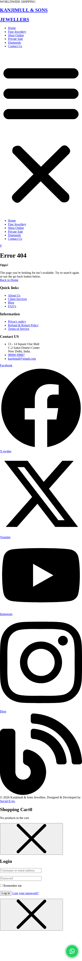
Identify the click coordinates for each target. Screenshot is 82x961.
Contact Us (15, 46)
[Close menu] (31, 839)
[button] (41, 133)
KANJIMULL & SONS (24, 10)
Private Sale (15, 38)
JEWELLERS (14, 19)
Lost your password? (25, 893)
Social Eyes (7, 801)
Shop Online (16, 35)
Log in (6, 893)
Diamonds (14, 42)
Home (12, 28)
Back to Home (9, 280)
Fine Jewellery (17, 31)
